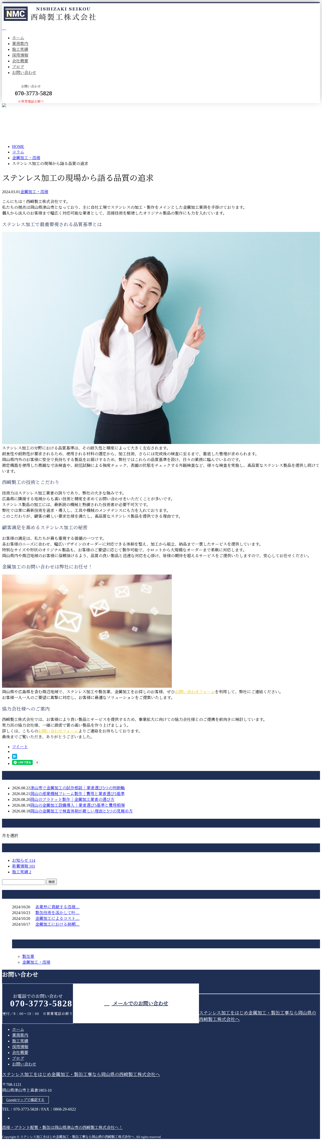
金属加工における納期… (57, 924)
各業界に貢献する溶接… (57, 907)
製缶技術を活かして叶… (57, 913)
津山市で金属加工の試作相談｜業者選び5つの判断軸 (77, 788)
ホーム (18, 38)
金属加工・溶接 (26, 158)
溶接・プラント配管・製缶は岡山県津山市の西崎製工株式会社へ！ (62, 1127)
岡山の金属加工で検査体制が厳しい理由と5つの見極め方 (81, 811)
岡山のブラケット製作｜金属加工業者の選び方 (72, 799)
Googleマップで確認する (25, 1100)
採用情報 (20, 55)
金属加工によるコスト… (57, 918)
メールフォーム (19, 106)
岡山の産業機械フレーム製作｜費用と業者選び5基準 (77, 794)
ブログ (18, 67)
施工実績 (20, 49)
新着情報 (23, 866)
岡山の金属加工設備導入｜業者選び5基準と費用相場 (77, 805)
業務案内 (20, 44)
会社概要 (20, 61)
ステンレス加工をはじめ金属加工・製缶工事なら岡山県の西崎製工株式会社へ (81, 1074)
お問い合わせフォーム (195, 692)
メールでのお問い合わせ (140, 1003)
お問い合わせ (24, 72)
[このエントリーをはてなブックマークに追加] (14, 757)
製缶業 (28, 956)
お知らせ (23, 860)
